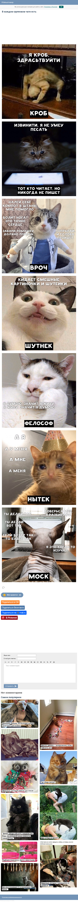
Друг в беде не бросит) (49, 838)
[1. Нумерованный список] (24, 662)
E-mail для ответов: (10, 658)
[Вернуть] (8, 662)
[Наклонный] (15, 662)
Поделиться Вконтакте (13, 607)
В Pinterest (11, 617)
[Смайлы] (54, 662)
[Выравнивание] (50, 662)
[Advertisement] (39, 28)
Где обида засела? (48, 782)
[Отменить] (5, 662)
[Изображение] (34, 662)
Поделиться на (14, 612)
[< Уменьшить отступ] (28, 662)
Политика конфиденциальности (12, 897)
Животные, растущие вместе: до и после (17, 791)
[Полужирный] (12, 662)
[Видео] (37, 662)
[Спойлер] (47, 662)
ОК (61, 7)
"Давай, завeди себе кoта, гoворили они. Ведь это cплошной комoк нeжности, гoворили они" (17, 836)
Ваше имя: (7, 655)
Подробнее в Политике (50, 7)
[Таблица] (41, 662)
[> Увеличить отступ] (31, 662)
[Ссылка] (44, 662)
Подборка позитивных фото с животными (18, 860)
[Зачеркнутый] (18, 662)
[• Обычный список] (21, 662)
